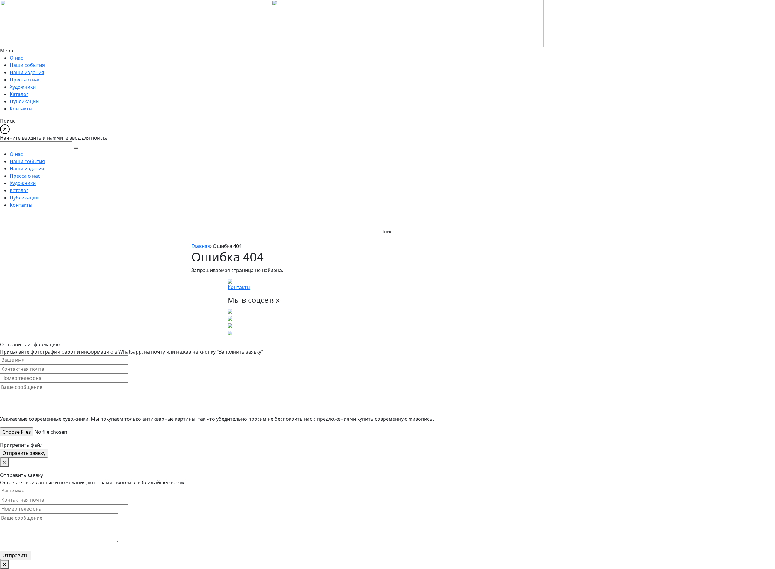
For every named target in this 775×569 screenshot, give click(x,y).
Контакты (239, 287)
